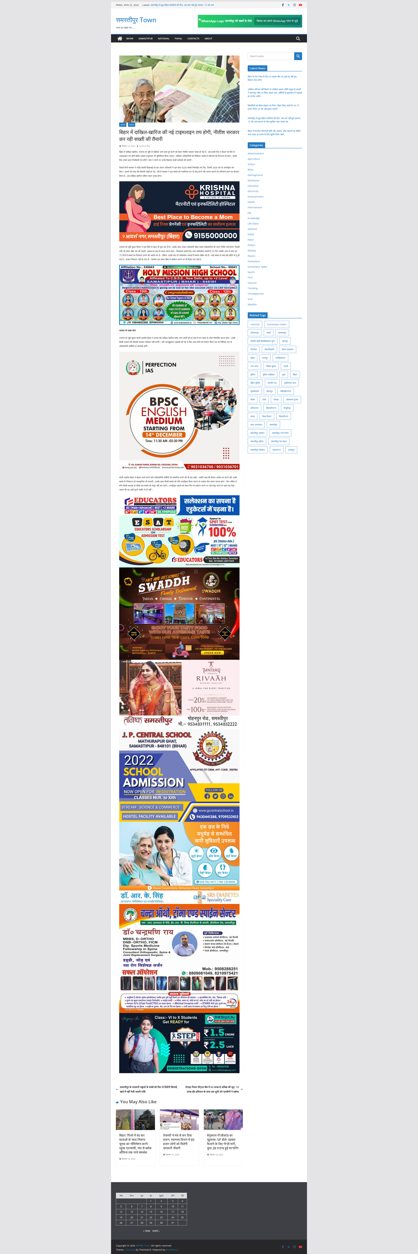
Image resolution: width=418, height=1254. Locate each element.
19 (121, 1217)
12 (121, 1211)
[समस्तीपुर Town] (120, 38)
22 (151, 1217)
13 (131, 1211)
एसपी (268, 332)
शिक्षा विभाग (266, 416)
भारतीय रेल (272, 382)
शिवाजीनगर (283, 416)
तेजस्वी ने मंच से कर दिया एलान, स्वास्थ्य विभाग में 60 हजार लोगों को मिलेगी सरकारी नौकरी (178, 1141)
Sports (251, 272)
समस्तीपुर (273, 424)
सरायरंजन (277, 449)
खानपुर (285, 341)
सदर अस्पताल (256, 424)
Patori (251, 239)
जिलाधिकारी (269, 349)
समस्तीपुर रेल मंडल (279, 441)
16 (161, 1211)
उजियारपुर (254, 332)
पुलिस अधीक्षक (268, 374)
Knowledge (254, 218)
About (208, 38)
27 (131, 1222)
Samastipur (145, 38)
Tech (250, 277)
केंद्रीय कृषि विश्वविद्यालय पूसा (262, 341)
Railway (252, 250)
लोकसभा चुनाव (292, 399)
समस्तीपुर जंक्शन (257, 432)
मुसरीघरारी (254, 391)
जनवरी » (156, 1230)
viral (250, 299)
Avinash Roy (144, 146)
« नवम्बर (146, 1230)
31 (172, 1222)
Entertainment (256, 196)
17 (172, 1211)
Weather (252, 304)
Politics (251, 245)
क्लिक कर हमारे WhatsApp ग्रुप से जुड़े (277, 21)
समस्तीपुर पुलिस (256, 441)
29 (151, 1222)
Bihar (129, 38)
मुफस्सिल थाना (290, 382)
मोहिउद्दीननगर (285, 391)
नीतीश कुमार (271, 366)
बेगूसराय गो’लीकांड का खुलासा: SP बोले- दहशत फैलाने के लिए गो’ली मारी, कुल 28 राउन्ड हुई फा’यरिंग (222, 1141)
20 (131, 1217)
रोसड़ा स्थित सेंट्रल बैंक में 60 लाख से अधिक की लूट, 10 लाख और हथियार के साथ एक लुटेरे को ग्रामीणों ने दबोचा (212, 1089)
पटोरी (286, 366)
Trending (253, 288)
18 (182, 1211)
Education (253, 185)
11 (182, 1206)
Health (251, 202)
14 (142, 1211)
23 (161, 1217)
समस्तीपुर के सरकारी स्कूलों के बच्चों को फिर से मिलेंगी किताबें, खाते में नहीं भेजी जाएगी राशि (148, 1089)
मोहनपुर (269, 391)
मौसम (252, 399)
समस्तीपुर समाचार (257, 449)
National (163, 38)
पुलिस (252, 374)
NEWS (131, 124)
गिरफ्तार (253, 349)
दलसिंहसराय (280, 357)
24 (172, 1217)
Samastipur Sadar (257, 266)
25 (182, 1217)
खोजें (298, 56)
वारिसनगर (254, 408)
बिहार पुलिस (255, 382)
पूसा (283, 374)
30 (161, 1222)
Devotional (253, 180)
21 (142, 1217)
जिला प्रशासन (287, 349)
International (255, 207)
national (254, 324)
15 (151, 1211)
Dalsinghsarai (255, 175)
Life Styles (253, 223)
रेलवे (264, 399)
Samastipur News (276, 324)
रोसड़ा (276, 399)
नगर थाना (254, 366)
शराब (252, 416)
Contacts (193, 38)
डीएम (252, 357)
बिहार (295, 374)
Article (251, 164)
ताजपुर (265, 357)
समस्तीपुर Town (136, 19)
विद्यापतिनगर (271, 408)
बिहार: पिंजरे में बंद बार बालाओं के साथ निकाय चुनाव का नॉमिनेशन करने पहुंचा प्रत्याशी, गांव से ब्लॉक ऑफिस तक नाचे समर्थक (135, 1144)
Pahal (178, 38)
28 (142, 1222)
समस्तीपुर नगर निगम (280, 432)
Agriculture (254, 158)
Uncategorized (256, 293)
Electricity (253, 191)
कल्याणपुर (282, 332)
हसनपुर (291, 449)
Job (249, 212)
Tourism (252, 282)
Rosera (251, 255)
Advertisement (256, 153)
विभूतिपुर (287, 408)
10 (172, 1206)
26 (121, 1222)
